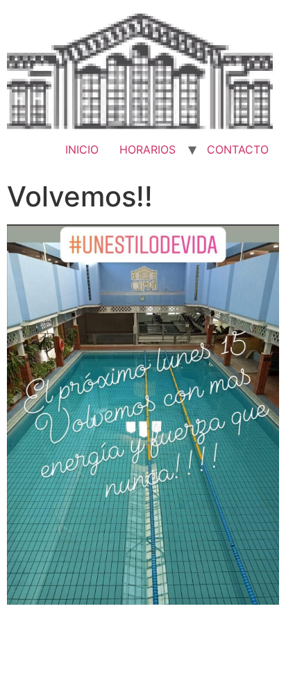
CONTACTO (238, 149)
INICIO (82, 149)
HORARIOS (147, 149)
